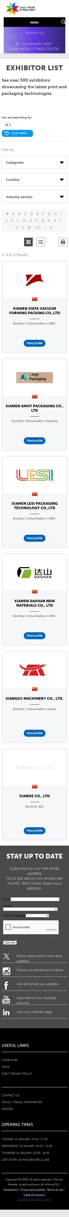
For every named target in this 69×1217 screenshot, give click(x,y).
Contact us (34, 33)
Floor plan (10, 1060)
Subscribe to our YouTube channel (36, 1000)
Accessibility (11, 1189)
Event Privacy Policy (17, 1073)
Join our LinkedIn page (34, 1012)
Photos (7, 1109)
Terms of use (55, 1189)
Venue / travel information (22, 1102)
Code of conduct (34, 1194)
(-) (36, 227)
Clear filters (19, 133)
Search (63, 22)
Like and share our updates (37, 984)
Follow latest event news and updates (39, 958)
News (5, 1067)
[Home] (21, 13)
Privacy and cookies (33, 1189)
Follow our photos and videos (39, 970)
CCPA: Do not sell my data (34, 1199)
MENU (34, 22)
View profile (34, 343)
